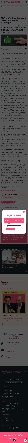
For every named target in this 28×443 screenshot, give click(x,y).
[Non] (26, 437)
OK (14, 440)
